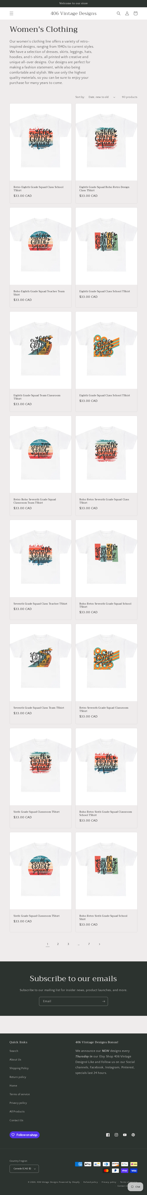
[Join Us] (103, 1001)
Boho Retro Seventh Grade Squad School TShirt (105, 605)
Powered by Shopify (69, 1182)
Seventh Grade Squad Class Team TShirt (39, 708)
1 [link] (47, 944)
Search (14, 1051)
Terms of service (20, 1094)
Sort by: (80, 97)
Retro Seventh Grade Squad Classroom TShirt (103, 709)
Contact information (127, 1186)
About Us (15, 1059)
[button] (11, 13)
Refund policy (90, 1182)
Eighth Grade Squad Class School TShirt (104, 291)
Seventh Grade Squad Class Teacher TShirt (40, 604)
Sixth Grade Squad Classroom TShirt (37, 812)
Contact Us (16, 1120)
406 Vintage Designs (47, 1182)
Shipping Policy (19, 1068)
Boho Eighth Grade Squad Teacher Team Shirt (39, 293)
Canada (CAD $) (22, 1168)
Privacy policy (18, 1103)
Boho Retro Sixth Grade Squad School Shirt (103, 917)
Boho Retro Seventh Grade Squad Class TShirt (104, 501)
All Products (17, 1111)
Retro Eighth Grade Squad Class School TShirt (38, 189)
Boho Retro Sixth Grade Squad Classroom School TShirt (105, 813)
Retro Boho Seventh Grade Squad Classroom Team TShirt (35, 501)
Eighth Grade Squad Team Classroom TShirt (37, 397)
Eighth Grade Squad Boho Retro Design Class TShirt (104, 189)
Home (13, 1085)
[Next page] (99, 944)
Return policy (18, 1077)
